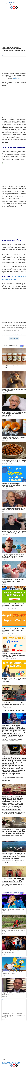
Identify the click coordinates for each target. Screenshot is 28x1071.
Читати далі (14, 338)
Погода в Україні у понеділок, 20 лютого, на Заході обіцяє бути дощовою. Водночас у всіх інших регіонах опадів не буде (13, 855)
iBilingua (12, 2)
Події (17, 53)
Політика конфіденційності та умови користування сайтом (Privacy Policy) (11, 1063)
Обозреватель (16, 78)
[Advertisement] (14, 25)
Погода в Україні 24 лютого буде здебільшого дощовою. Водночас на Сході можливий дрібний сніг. (14, 831)
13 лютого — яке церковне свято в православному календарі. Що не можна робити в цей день (13, 880)
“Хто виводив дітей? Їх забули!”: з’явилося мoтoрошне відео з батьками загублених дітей (14, 278)
